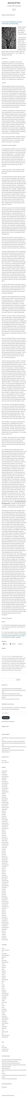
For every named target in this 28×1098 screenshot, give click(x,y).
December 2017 (5, 861)
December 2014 (5, 922)
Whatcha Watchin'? (6, 1068)
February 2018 (5, 857)
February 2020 (5, 819)
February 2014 (5, 939)
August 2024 (4, 774)
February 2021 (5, 798)
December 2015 (5, 901)
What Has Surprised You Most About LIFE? (11, 1063)
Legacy (3, 1000)
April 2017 (4, 873)
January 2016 (4, 899)
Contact (3, 1073)
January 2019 (4, 840)
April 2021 (4, 795)
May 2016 (4, 892)
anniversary (16, 663)
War (2, 1033)
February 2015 (5, 918)
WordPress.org (5, 1050)
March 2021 (4, 797)
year (12, 670)
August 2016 (4, 887)
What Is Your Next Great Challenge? (9, 1078)
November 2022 (5, 783)
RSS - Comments (5, 762)
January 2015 (4, 920)
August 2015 (4, 908)
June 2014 (4, 932)
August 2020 (4, 809)
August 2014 (4, 929)
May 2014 (4, 934)
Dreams (3, 974)
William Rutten (5, 750)
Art (2, 951)
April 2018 (4, 854)
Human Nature (5, 995)
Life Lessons (4, 1002)
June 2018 (4, 851)
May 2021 (4, 793)
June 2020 (4, 812)
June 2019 (4, 831)
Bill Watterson (23, 663)
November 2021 (5, 788)
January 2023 (4, 781)
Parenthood (8, 661)
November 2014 (5, 924)
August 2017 (4, 866)
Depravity (4, 971)
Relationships (19, 661)
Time (8, 663)
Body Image (4, 960)
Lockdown (17, 666)
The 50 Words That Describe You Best (10, 1061)
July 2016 (3, 889)
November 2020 (5, 804)
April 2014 (4, 936)
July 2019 (3, 830)
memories (22, 666)
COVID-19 (12, 665)
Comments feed (5, 1049)
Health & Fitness (5, 993)
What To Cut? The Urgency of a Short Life (10, 699)
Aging (13, 656)
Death (24, 658)
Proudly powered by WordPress (8, 1095)
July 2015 (3, 910)
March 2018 (4, 856)
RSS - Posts (4, 760)
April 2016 (4, 894)
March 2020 (4, 818)
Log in (3, 1045)
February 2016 (5, 897)
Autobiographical (11, 658)
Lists (3, 1004)
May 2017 (4, 871)
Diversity (3, 972)
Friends (6, 659)
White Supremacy (5, 1035)
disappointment (18, 665)
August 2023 (4, 778)
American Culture (18, 656)
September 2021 (5, 791)
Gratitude (11, 659)
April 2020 (4, 816)
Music (3, 1007)
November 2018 (5, 844)
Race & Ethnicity (5, 1017)
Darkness (20, 658)
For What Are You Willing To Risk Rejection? (15, 741)
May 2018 (4, 852)
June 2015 (4, 911)
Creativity (4, 965)
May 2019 (4, 833)
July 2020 (3, 811)
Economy (4, 976)
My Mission (4, 1009)
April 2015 (4, 915)
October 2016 (4, 884)
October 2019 (4, 826)
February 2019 (5, 838)
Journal (6, 666)
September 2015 (5, 906)
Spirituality (4, 1028)
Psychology (13, 661)
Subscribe (5, 717)
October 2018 (4, 845)
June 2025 (4, 772)
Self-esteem (4, 1021)
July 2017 (3, 868)
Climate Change (5, 962)
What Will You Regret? (6, 1066)
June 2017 (4, 870)
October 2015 (4, 904)
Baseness (4, 957)
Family (3, 659)
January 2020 (4, 821)
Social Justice (4, 1026)
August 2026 (4, 771)
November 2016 (5, 882)
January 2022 (4, 786)
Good (3, 988)
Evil (2, 983)
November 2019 (5, 824)
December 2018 (5, 842)
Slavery (3, 1024)
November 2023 (5, 776)
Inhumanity (4, 997)
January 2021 (4, 800)
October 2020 (4, 805)
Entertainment (5, 979)
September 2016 (5, 885)
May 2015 (4, 913)
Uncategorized (5, 1031)
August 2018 (4, 847)
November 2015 (5, 903)
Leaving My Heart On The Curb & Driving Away (11, 688)
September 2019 (5, 828)
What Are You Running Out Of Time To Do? (11, 693)
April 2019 (4, 835)
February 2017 (5, 877)
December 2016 (5, 880)
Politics (3, 1012)
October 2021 (4, 790)
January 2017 (4, 878)
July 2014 (3, 931)
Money (3, 1005)
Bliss (3, 958)
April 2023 (4, 779)
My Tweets (4, 1087)
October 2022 (4, 784)
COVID (16, 658)
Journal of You (14, 3)
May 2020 (4, 814)
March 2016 (4, 896)
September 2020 (5, 807)
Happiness (15, 659)
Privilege (3, 1014)
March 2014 (4, 937)
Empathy (4, 977)
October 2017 (4, 863)
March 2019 (4, 837)
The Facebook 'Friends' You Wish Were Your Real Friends (14, 1064)
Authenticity (4, 658)
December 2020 (5, 802)
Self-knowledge (5, 1023)
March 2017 (4, 875)
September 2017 (5, 864)
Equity (3, 981)
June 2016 (4, 891)
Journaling (20, 659)
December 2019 (5, 823)
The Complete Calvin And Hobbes (13, 668)
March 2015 (4, 917)
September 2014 (5, 927)
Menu (14, 9)
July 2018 (3, 849)
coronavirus (4, 665)
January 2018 (4, 859)
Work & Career (5, 1037)
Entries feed (4, 1047)
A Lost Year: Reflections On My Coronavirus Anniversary (12, 23)
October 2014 (4, 925)
